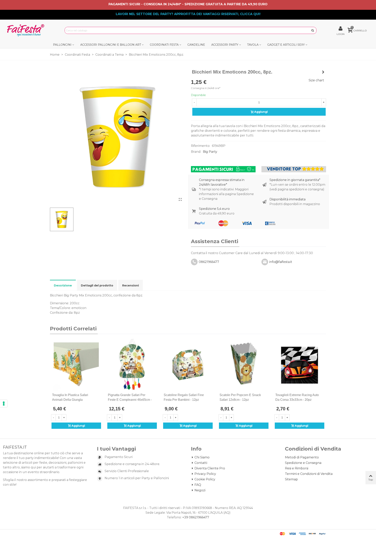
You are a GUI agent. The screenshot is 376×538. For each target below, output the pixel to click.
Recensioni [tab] (130, 285)
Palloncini (62, 44)
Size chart (316, 80)
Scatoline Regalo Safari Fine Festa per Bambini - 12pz (184, 397)
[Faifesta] (26, 30)
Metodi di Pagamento (302, 457)
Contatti (200, 463)
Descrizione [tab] (63, 285)
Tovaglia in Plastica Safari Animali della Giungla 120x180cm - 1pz (70, 399)
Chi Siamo (202, 457)
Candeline (196, 44)
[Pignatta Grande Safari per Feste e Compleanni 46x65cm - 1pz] (132, 364)
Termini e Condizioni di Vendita (309, 474)
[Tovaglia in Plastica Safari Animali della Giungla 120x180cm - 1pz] (76, 364)
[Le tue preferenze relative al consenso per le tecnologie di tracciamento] (3, 403)
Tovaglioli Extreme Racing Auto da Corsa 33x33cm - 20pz (297, 397)
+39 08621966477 (195, 517)
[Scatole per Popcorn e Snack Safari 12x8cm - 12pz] (243, 364)
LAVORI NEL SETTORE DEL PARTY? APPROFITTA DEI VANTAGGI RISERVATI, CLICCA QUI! (188, 14)
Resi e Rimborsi (296, 468)
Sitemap (291, 479)
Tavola (252, 44)
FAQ (197, 485)
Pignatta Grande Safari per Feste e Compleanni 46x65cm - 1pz (130, 399)
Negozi (199, 490)
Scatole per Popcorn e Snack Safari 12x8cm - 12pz (240, 397)
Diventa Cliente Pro (209, 468)
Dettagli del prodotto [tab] (97, 285)
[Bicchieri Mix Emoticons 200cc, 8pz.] (180, 200)
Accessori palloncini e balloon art (110, 44)
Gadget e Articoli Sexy (286, 44)
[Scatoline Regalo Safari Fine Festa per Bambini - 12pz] (188, 364)
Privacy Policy (205, 474)
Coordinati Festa (164, 44)
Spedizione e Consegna (303, 463)
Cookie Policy (204, 479)
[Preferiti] (99, 395)
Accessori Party (224, 44)
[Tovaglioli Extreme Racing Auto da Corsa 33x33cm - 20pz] (299, 364)
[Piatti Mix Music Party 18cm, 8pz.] (323, 72)
